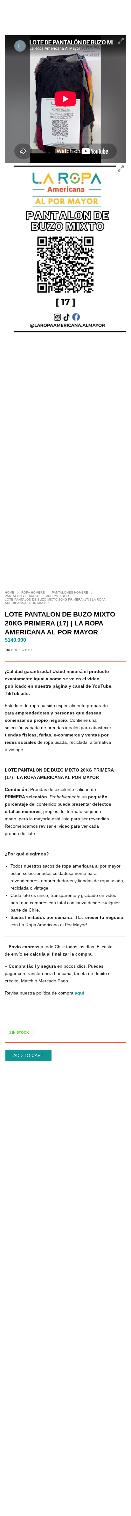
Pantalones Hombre (70, 592)
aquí (79, 992)
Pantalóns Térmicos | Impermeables (37, 596)
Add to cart (28, 1055)
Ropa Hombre (33, 592)
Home (9, 592)
